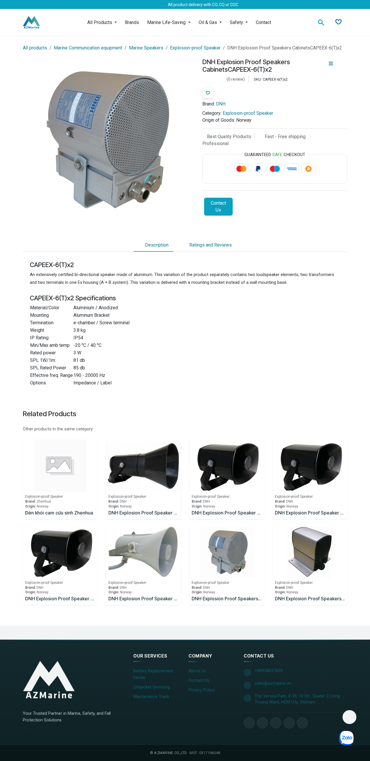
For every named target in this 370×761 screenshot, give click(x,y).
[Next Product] (341, 63)
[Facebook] (31, 5)
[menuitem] (102, 22)
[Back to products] (331, 64)
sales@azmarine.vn (273, 683)
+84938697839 (269, 670)
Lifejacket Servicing (151, 687)
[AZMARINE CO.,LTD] (49, 679)
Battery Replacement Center (153, 674)
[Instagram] (59, 5)
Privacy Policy (201, 690)
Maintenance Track (151, 696)
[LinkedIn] (49, 5)
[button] (349, 717)
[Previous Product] (321, 63)
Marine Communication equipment (88, 48)
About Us (197, 671)
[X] (40, 5)
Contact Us (218, 207)
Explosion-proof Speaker (195, 48)
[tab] (153, 245)
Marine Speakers (146, 48)
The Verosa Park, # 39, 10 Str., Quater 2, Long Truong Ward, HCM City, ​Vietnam (297, 699)
